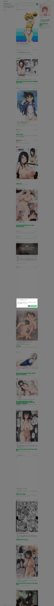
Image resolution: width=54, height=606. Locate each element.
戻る (29, 306)
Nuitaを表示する (33, 306)
